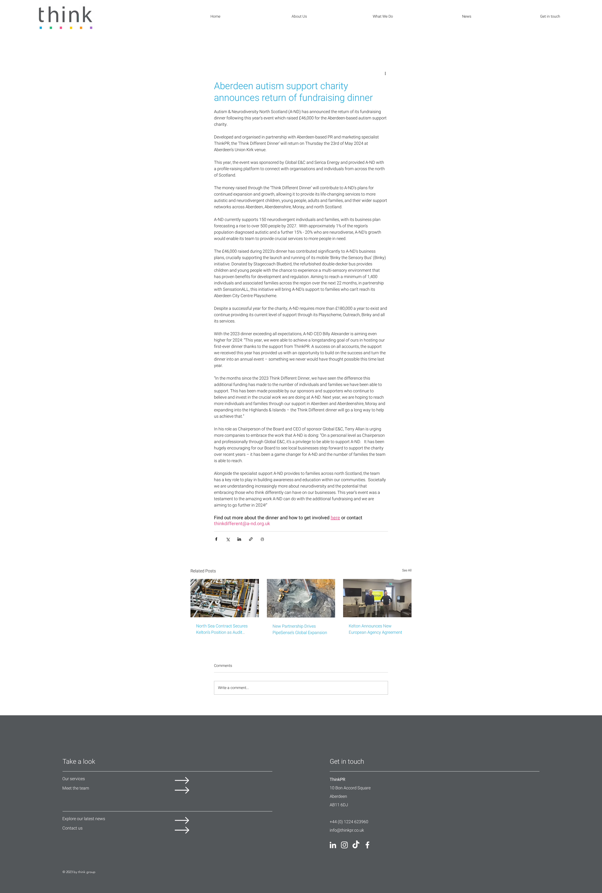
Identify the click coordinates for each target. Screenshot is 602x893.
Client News (61, 42)
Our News (35, 42)
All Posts (11, 42)
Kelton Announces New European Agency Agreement (375, 629)
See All (407, 570)
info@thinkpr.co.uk (347, 830)
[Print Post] (262, 539)
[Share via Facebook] (216, 539)
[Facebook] (367, 845)
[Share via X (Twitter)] (228, 539)
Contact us (72, 828)
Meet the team (75, 788)
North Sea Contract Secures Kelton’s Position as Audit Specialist (222, 629)
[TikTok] (355, 845)
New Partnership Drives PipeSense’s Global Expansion (300, 629)
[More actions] (385, 73)
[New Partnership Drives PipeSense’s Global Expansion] (301, 598)
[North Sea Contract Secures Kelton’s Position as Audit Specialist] (224, 598)
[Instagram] (344, 845)
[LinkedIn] (332, 845)
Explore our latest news (83, 819)
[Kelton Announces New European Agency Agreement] (377, 598)
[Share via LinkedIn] (239, 539)
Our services (73, 779)
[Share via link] (251, 539)
